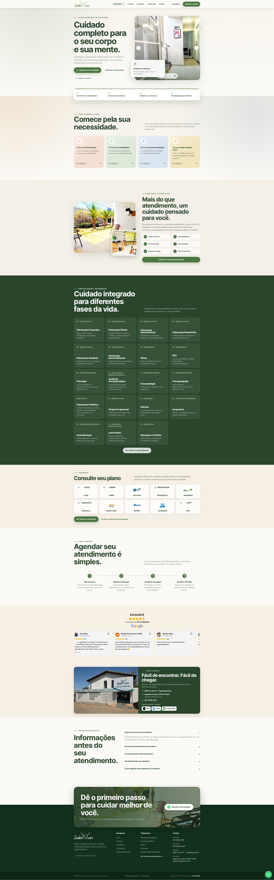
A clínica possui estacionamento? (139, 754)
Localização (151, 4)
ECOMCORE (196, 876)
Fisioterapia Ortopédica (149, 838)
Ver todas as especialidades (137, 450)
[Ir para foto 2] (165, 76)
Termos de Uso (144, 876)
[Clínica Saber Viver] (82, 4)
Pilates (143, 845)
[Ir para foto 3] (170, 76)
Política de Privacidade (131, 876)
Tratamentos (117, 4)
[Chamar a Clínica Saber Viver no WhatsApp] (268, 874)
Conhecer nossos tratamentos (171, 259)
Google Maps (170, 708)
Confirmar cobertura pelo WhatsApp (114, 519)
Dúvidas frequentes (123, 852)
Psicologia (144, 848)
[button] (198, 643)
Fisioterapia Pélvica (147, 841)
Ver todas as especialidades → (152, 856)
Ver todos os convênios (86, 519)
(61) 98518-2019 (179, 846)
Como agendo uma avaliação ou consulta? (142, 768)
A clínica (130, 4)
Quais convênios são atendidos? (138, 732)
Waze (158, 708)
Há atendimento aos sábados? (137, 761)
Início (118, 838)
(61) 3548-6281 (178, 840)
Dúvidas (162, 4)
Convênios (140, 4)
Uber (148, 708)
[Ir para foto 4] (174, 76)
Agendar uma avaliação (181, 807)
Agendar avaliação (191, 4)
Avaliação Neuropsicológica (150, 852)
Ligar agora (176, 4)
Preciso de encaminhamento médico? (141, 746)
